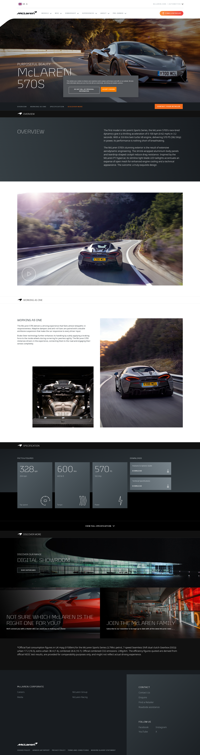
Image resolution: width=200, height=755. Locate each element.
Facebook (143, 727)
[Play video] (29, 274)
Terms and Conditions (78, 750)
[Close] (135, 78)
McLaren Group (79, 692)
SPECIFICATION (57, 107)
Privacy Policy (58, 750)
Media (20, 697)
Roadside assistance (149, 707)
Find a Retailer (146, 702)
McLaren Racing (80, 697)
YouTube (143, 731)
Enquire (143, 697)
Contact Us (144, 692)
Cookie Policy (23, 750)
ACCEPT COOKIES (108, 89)
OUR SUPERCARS (28, 570)
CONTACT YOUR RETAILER (168, 106)
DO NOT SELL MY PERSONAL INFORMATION (84, 90)
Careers (21, 692)
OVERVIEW (22, 107)
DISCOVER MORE (75, 107)
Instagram (161, 727)
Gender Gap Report (41, 750)
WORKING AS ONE (38, 107)
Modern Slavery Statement (103, 750)
